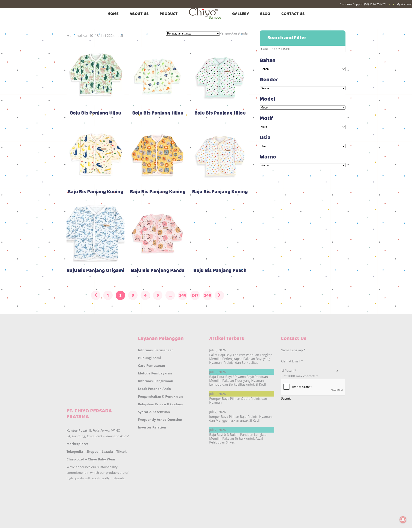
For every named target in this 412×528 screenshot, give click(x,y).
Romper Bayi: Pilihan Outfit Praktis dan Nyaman (238, 400)
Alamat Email (292, 361)
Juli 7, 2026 (217, 412)
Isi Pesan (288, 370)
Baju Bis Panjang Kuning (95, 192)
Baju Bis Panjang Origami (95, 271)
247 (195, 295)
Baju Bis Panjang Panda (158, 271)
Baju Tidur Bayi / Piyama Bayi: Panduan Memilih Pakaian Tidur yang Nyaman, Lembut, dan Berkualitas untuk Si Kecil (238, 380)
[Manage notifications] (403, 519)
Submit (286, 398)
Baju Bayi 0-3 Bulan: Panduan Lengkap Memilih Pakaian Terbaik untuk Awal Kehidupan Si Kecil (238, 438)
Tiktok (121, 451)
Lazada (107, 451)
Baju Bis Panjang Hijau (95, 113)
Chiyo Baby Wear (101, 459)
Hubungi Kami (149, 358)
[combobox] (234, 33)
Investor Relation (152, 427)
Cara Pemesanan (151, 365)
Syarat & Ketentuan (154, 412)
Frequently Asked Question (160, 419)
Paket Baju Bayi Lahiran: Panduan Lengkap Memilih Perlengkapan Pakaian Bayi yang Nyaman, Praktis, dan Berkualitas (240, 359)
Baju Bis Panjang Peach (220, 271)
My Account (404, 4)
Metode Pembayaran (155, 373)
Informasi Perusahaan (156, 350)
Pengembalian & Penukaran (160, 396)
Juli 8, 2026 (217, 350)
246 (182, 295)
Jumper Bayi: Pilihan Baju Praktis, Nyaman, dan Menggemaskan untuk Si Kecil (241, 418)
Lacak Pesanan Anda (154, 388)
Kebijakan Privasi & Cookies (160, 404)
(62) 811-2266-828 (375, 4)
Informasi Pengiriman (155, 381)
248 (207, 295)
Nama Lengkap (293, 350)
